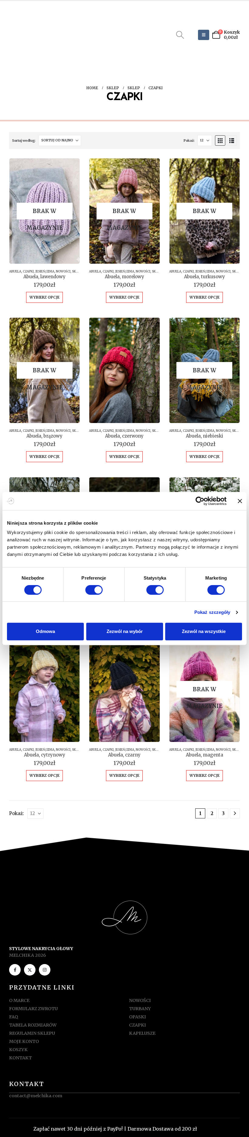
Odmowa (45, 631)
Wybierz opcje (44, 297)
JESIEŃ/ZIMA (44, 271)
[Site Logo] (36, 35)
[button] (180, 35)
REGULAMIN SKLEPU (32, 1033)
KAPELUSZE (142, 1033)
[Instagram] (44, 970)
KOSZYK (18, 1049)
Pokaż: (188, 140)
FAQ (13, 1017)
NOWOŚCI (63, 271)
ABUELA (15, 271)
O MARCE (19, 1000)
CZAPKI (28, 271)
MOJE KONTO (24, 1041)
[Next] (235, 813)
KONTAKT (20, 1058)
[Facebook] (15, 970)
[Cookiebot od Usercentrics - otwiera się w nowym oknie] (200, 501)
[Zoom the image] (124, 904)
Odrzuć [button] (207, 1129)
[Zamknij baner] (240, 501)
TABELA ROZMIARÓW (32, 1025)
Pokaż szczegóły (212, 612)
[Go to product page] (124, 370)
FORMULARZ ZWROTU (33, 1008)
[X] (30, 970)
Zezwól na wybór (125, 631)
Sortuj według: (24, 140)
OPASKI (137, 1017)
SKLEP (76, 271)
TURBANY (140, 1008)
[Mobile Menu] (203, 35)
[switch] (94, 590)
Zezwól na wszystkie (204, 631)
